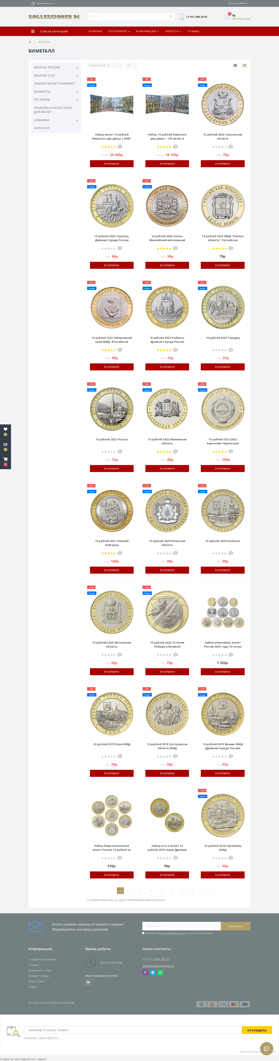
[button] (43, 3)
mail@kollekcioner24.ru (158, 966)
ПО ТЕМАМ (42, 99)
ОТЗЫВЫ (193, 31)
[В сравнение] (131, 85)
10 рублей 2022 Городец (223, 338)
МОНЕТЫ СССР (44, 75)
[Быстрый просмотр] (132, 91)
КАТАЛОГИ (41, 128)
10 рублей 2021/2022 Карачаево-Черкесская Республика (223, 443)
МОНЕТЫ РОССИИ (47, 67)
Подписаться (235, 926)
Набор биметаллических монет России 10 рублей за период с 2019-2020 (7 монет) (111, 850)
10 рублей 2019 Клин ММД (111, 744)
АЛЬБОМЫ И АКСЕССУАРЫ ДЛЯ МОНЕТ (53, 110)
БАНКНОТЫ (42, 91)
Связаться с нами (39, 970)
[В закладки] (131, 79)
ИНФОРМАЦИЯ (146, 31)
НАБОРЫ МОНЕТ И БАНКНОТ (54, 83)
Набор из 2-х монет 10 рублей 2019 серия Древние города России (167, 850)
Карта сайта (36, 981)
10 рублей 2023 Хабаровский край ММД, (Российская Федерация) (111, 341)
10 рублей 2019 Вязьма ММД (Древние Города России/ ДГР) (223, 748)
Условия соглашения (42, 959)
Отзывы (33, 965)
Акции (32, 987)
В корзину (111, 163)
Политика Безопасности (172, 933)
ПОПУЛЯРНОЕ (117, 31)
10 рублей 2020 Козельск (222, 541)
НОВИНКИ (95, 31)
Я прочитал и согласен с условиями (179, 933)
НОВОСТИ (172, 31)
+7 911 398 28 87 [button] (156, 959)
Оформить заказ (241, 18)
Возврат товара (38, 976)
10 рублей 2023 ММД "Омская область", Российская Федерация (223, 240)
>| (213, 890)
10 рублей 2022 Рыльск (112, 439)
